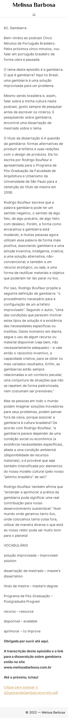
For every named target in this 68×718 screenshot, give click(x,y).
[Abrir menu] (34, 15)
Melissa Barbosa (34, 4)
